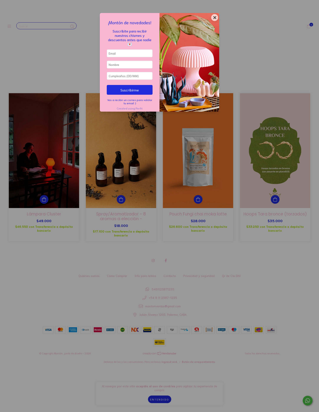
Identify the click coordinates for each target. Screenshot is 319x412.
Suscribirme (129, 89)
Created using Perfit (130, 108)
